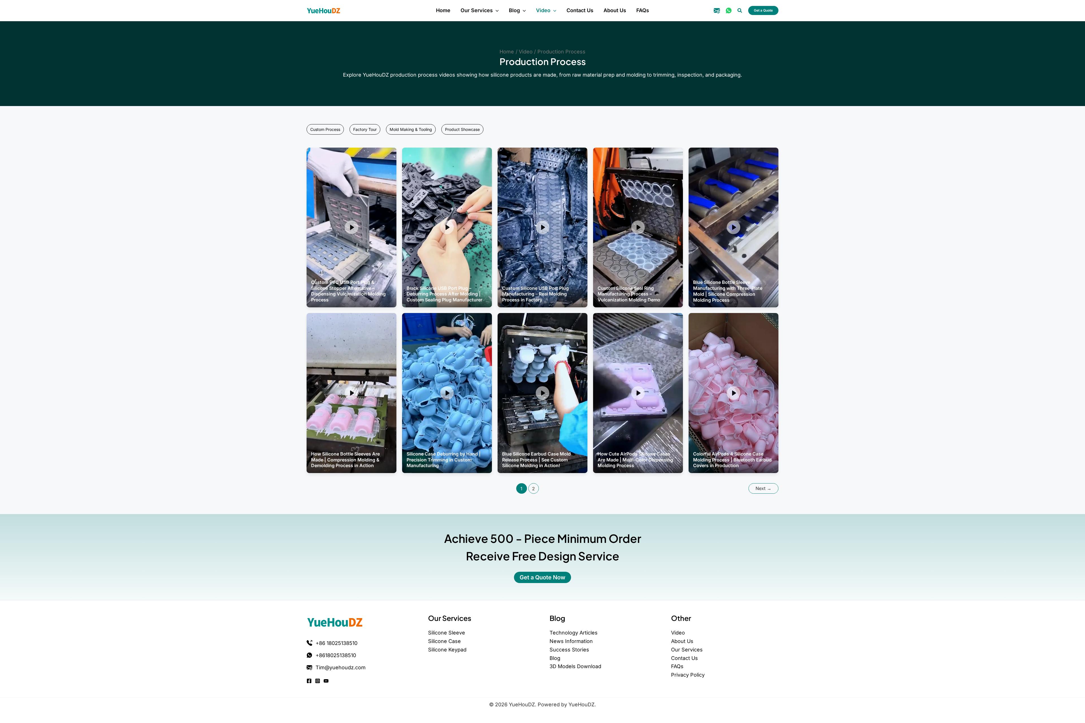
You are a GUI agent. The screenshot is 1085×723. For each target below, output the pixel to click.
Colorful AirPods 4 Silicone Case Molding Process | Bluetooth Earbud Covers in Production (732, 460)
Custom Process (325, 129)
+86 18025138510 (336, 643)
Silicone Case (444, 641)
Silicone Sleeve (446, 633)
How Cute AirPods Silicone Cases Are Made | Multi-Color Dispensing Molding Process (635, 460)
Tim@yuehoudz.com (341, 667)
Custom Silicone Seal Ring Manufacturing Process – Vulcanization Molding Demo (629, 294)
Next (763, 488)
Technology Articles (574, 633)
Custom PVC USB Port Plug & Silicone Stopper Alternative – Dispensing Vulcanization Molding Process (348, 291)
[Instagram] (317, 680)
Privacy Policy (688, 675)
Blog (555, 658)
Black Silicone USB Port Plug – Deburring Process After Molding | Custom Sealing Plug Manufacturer (444, 294)
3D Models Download (575, 666)
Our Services (687, 650)
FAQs (677, 666)
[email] (717, 10)
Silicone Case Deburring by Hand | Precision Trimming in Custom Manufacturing (444, 460)
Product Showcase (462, 129)
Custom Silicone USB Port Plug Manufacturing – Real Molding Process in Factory (535, 294)
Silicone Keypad (447, 650)
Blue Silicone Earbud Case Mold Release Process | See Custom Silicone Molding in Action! (536, 460)
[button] (496, 11)
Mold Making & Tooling (411, 129)
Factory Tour (365, 129)
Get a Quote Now (542, 577)
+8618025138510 (336, 655)
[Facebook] (309, 680)
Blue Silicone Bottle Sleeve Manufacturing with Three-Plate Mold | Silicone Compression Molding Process (727, 291)
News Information (571, 641)
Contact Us (684, 658)
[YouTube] (326, 680)
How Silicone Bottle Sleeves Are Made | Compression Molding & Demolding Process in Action (345, 460)
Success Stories (569, 650)
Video (678, 633)
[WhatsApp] (729, 10)
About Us (682, 641)
